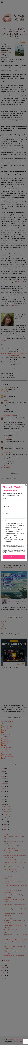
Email (4, 498)
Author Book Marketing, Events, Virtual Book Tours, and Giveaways (14, 524)
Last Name (6, 513)
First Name (6, 506)
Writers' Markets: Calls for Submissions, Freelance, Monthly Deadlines (14, 539)
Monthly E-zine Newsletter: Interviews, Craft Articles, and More (14, 532)
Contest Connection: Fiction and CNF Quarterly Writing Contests (13, 528)
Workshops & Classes (11, 535)
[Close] (26, 485)
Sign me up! (14, 556)
